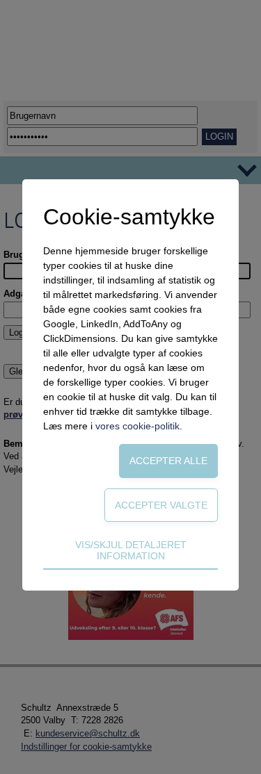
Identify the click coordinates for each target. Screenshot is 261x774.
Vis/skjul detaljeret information (131, 550)
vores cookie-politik (137, 425)
